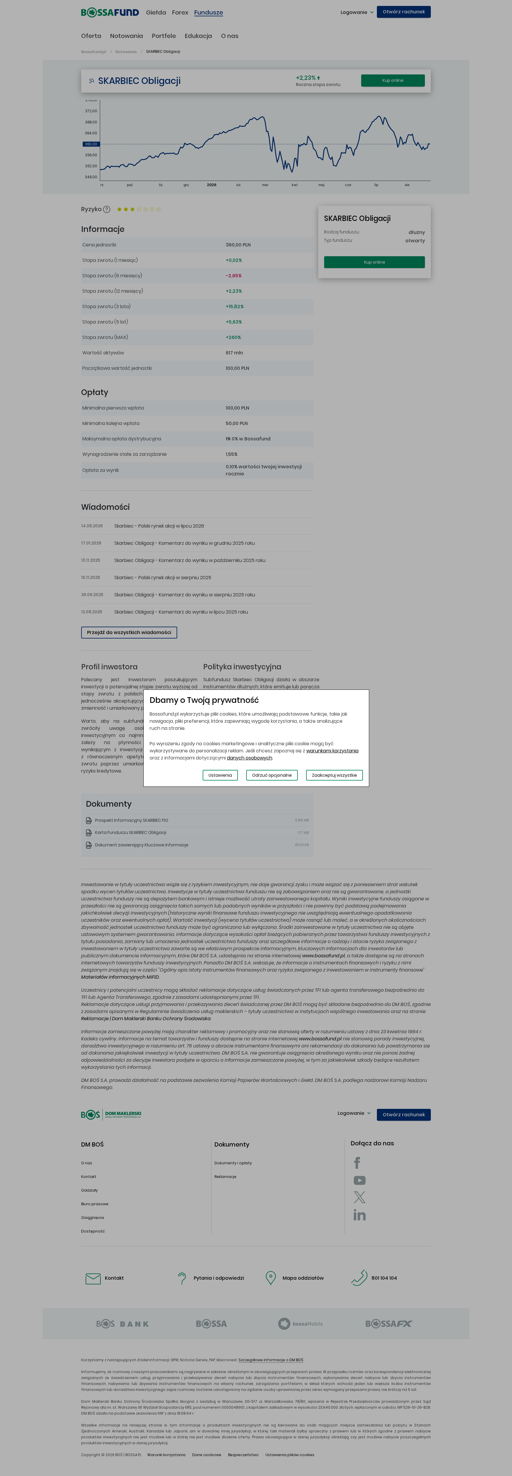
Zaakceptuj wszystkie (334, 775)
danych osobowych (249, 757)
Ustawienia (220, 775)
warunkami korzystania (332, 750)
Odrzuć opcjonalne (272, 775)
